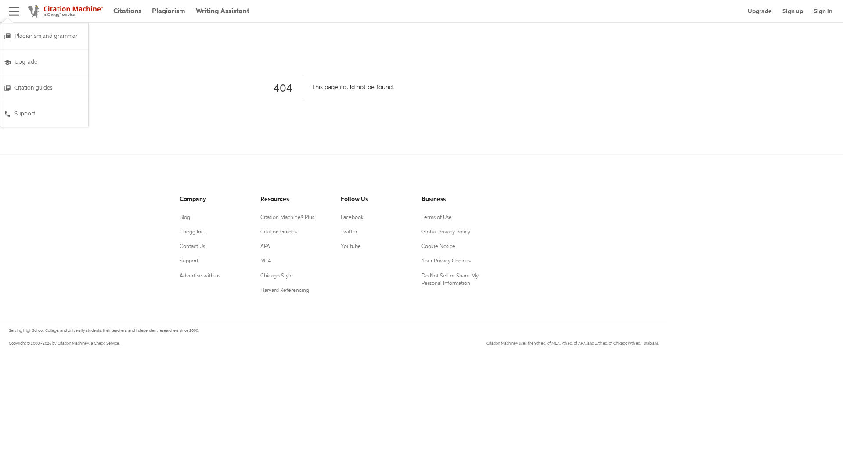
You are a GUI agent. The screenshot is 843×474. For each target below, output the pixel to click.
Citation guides (33, 88)
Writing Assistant (222, 11)
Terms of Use (437, 217)
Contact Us (192, 246)
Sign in (823, 11)
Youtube (351, 246)
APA (265, 246)
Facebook (352, 217)
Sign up (792, 11)
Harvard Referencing (284, 290)
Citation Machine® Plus (287, 217)
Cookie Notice (438, 246)
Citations (127, 11)
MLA (265, 261)
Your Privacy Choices (446, 261)
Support (24, 114)
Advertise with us (200, 276)
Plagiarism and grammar (46, 36)
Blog (185, 217)
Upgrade (25, 62)
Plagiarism (168, 11)
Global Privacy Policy (446, 232)
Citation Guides (278, 232)
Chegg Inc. (192, 232)
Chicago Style (276, 276)
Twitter (349, 232)
